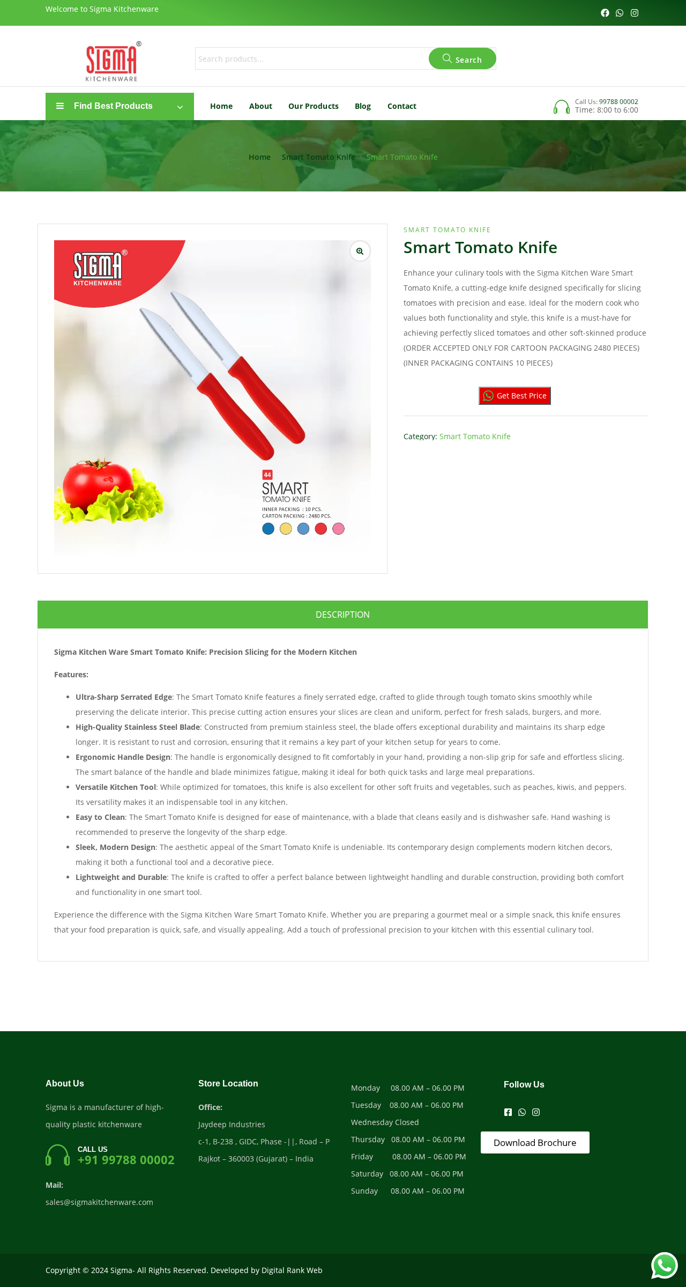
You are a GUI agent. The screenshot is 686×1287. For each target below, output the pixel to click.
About (261, 106)
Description (343, 614)
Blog (363, 106)
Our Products (313, 106)
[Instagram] (634, 13)
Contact (402, 106)
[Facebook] (605, 13)
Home (221, 106)
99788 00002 (618, 101)
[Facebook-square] (508, 1112)
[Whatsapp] (619, 13)
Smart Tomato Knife (318, 157)
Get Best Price (522, 395)
